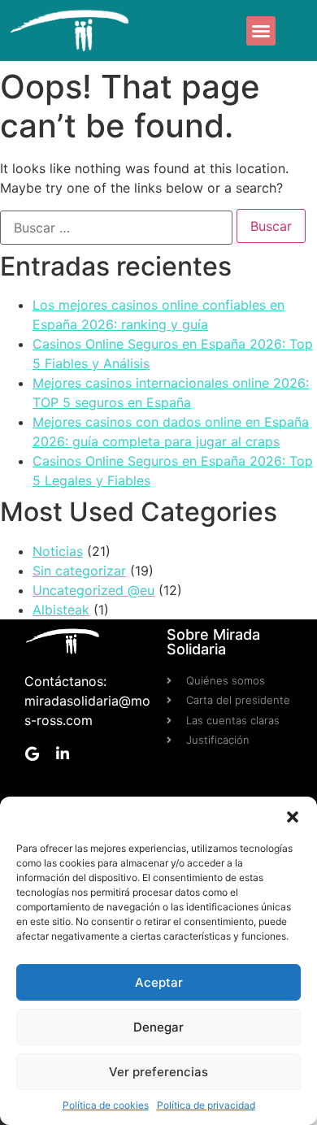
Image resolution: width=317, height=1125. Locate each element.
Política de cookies (106, 1105)
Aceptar (159, 982)
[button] (292, 817)
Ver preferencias (158, 1071)
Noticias (58, 551)
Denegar (158, 1027)
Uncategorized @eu (93, 590)
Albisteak (61, 610)
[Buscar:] (116, 228)
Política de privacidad (206, 1105)
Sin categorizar (79, 570)
